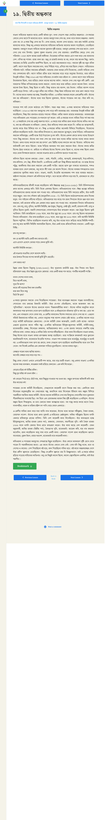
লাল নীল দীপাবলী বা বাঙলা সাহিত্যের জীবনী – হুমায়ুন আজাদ (34, 23)
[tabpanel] (53, 249)
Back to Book (53, 477)
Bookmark (23, 466)
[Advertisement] (34, 499)
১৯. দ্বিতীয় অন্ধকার (61, 23)
